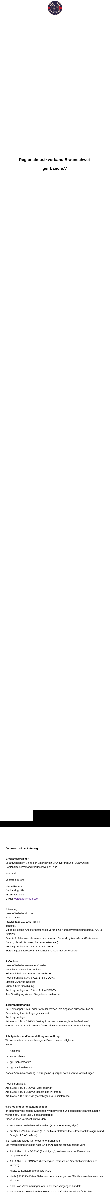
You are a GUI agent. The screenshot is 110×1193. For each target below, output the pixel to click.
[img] (55, 421)
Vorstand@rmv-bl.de (26, 898)
